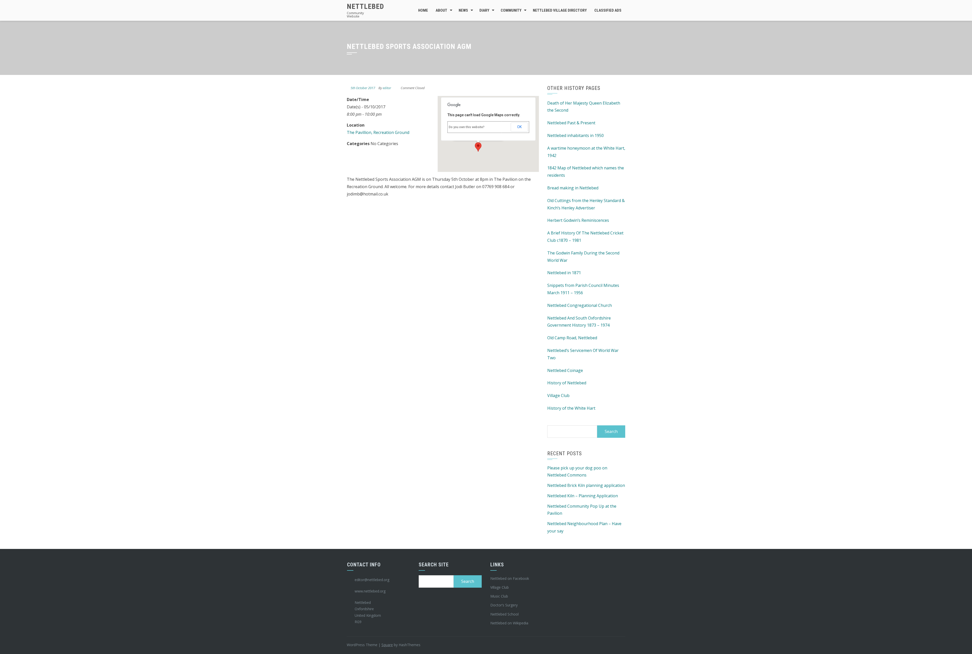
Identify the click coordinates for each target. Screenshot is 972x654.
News (463, 10)
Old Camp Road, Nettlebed (572, 338)
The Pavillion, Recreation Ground (378, 132)
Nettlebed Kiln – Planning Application (582, 496)
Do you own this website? (466, 127)
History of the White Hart (571, 408)
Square (387, 644)
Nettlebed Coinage (565, 370)
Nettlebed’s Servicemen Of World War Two (583, 354)
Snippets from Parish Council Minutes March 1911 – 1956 (583, 289)
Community (511, 10)
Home (423, 10)
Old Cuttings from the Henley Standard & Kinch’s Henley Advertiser (586, 204)
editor (387, 88)
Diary (484, 10)
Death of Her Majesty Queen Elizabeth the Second (583, 106)
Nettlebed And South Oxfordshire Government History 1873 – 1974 (579, 321)
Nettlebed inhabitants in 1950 (575, 135)
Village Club (558, 395)
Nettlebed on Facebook (509, 578)
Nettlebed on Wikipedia (509, 623)
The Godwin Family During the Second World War (583, 256)
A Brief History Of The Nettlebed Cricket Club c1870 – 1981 (585, 236)
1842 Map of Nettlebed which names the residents (585, 171)
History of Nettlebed (566, 383)
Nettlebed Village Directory (560, 10)
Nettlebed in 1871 (564, 272)
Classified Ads (607, 10)
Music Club (499, 596)
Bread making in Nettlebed (572, 188)
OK (519, 127)
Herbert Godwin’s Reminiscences (578, 220)
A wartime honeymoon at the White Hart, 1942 (586, 151)
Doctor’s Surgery (504, 605)
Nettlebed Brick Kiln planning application (586, 485)
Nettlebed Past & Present (571, 123)
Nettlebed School (504, 614)
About (441, 10)
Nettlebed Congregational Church (579, 305)
